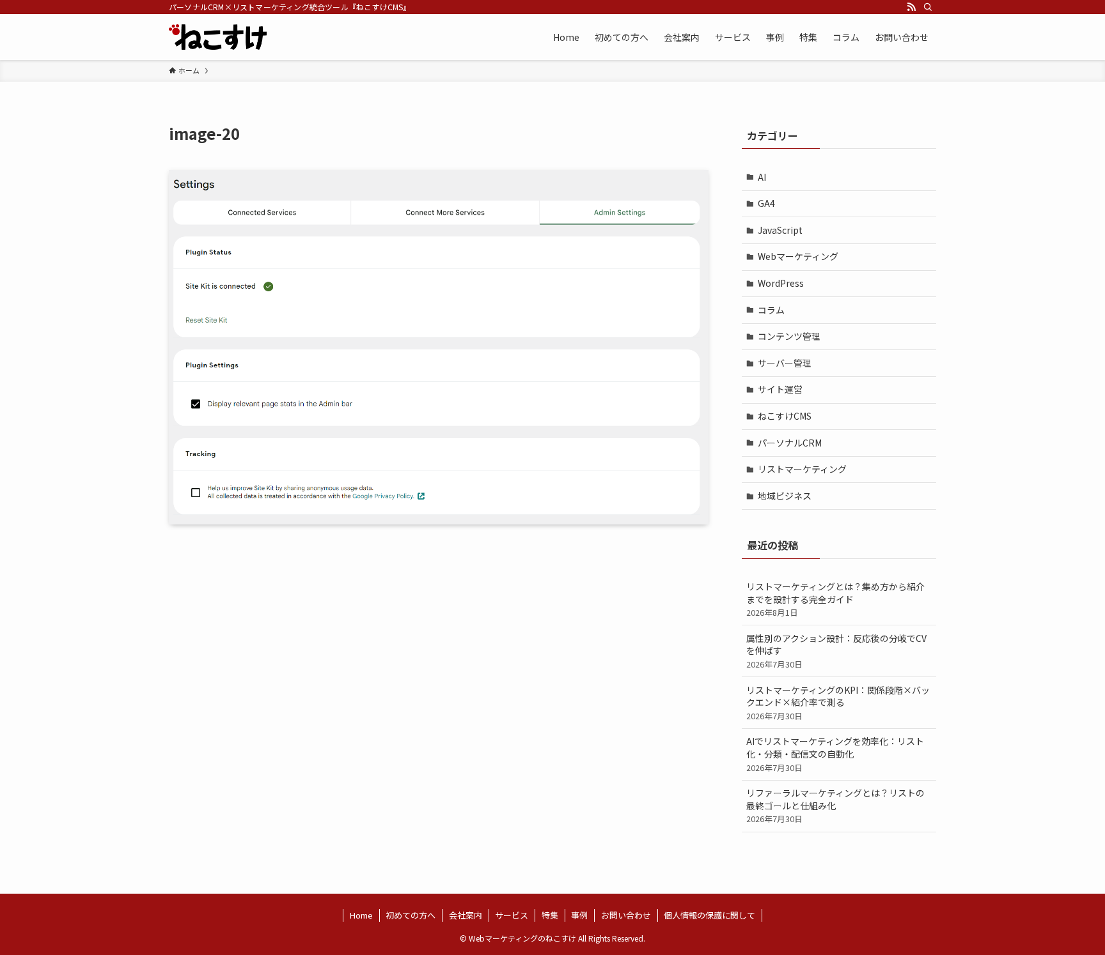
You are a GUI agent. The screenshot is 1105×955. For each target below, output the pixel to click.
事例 (579, 915)
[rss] (911, 7)
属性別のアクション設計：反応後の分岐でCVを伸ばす (836, 651)
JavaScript (780, 230)
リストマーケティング (802, 468)
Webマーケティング (798, 256)
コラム (771, 309)
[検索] (928, 7)
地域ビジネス (784, 495)
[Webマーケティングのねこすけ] (218, 37)
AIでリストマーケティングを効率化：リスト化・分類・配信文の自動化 (835, 754)
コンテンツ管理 (789, 336)
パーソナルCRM (790, 442)
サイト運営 (780, 389)
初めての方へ (410, 915)
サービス (511, 915)
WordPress (781, 283)
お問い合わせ (626, 915)
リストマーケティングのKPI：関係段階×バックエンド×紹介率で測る (838, 703)
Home (361, 915)
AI (762, 177)
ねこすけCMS (784, 415)
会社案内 (465, 915)
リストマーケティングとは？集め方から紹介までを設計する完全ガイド (835, 599)
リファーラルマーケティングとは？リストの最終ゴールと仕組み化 (835, 805)
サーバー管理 (784, 362)
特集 (550, 915)
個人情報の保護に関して (709, 915)
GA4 (766, 203)
